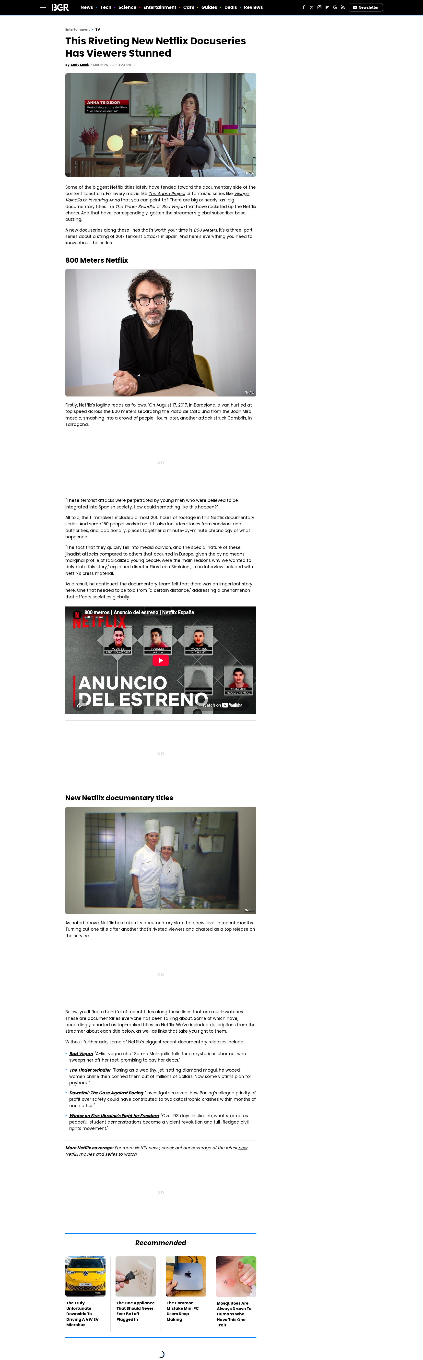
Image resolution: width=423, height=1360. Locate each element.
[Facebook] (304, 7)
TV (97, 29)
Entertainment (159, 7)
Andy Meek (79, 65)
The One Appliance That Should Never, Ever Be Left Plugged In (136, 1311)
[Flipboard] (327, 7)
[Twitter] (312, 7)
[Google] (335, 7)
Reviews (253, 7)
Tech (105, 7)
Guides (209, 7)
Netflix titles (122, 187)
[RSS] (343, 7)
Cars (188, 7)
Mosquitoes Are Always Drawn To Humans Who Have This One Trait (234, 1314)
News (87, 7)
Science (127, 7)
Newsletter (369, 7)
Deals (230, 7)
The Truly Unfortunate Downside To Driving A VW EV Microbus (82, 1314)
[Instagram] (319, 7)
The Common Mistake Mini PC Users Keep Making (183, 1311)
